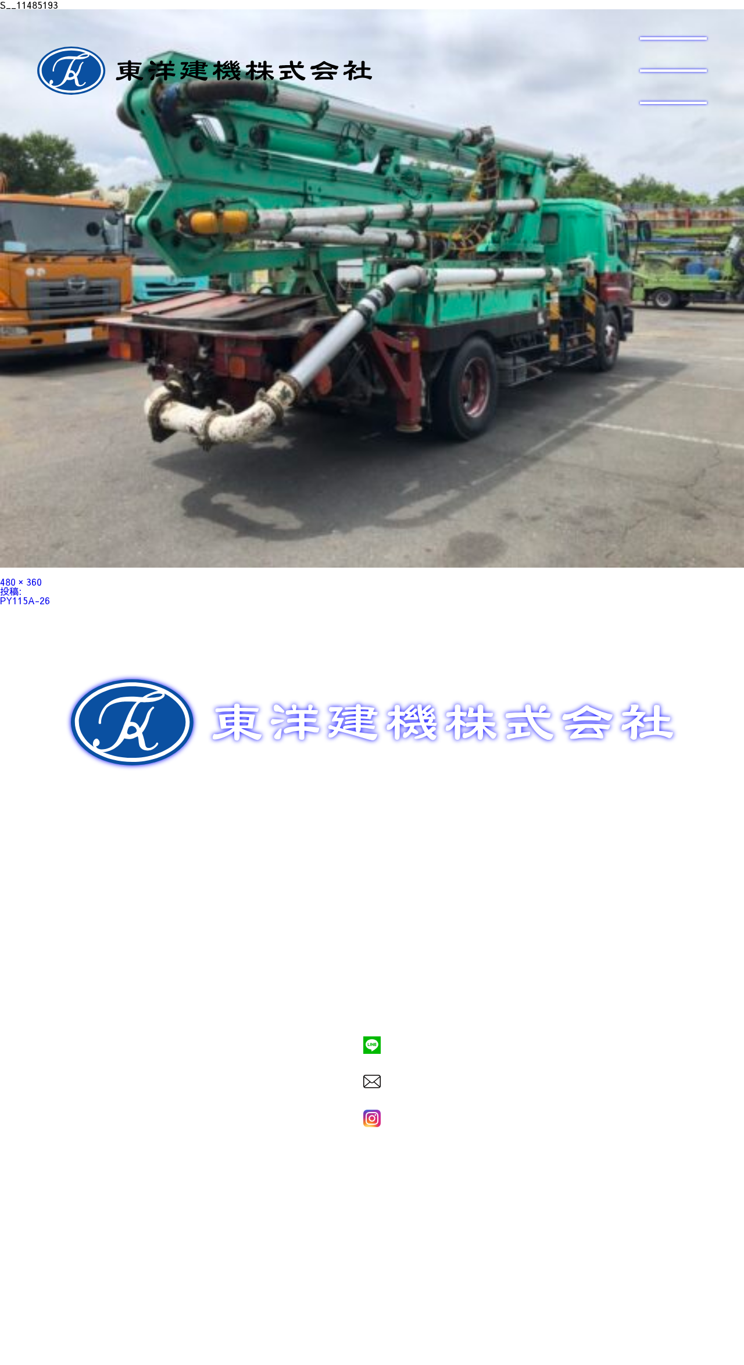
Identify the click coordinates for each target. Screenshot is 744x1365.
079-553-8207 (372, 1005)
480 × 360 (21, 581)
